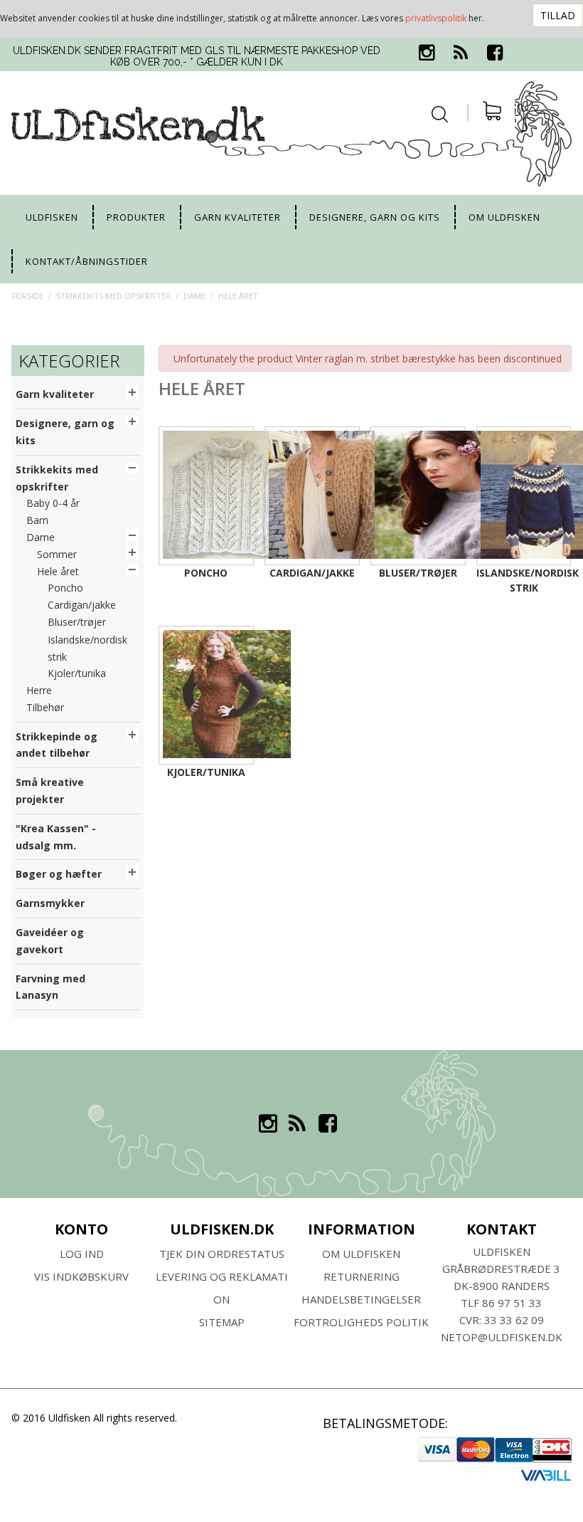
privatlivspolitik (435, 18)
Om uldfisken (504, 217)
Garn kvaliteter (237, 217)
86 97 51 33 (512, 1303)
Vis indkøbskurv (81, 1276)
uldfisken (52, 217)
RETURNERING (361, 1276)
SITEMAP (222, 1322)
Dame (194, 295)
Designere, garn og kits (374, 217)
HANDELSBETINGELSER (361, 1299)
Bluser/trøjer (418, 572)
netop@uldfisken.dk (501, 1337)
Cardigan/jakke (312, 572)
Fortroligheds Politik (361, 1322)
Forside (27, 295)
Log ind (82, 1254)
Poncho (206, 572)
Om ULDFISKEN (361, 1254)
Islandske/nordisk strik (523, 580)
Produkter (136, 217)
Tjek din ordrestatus (221, 1254)
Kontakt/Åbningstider (87, 261)
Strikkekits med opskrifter (113, 295)
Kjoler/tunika (206, 772)
